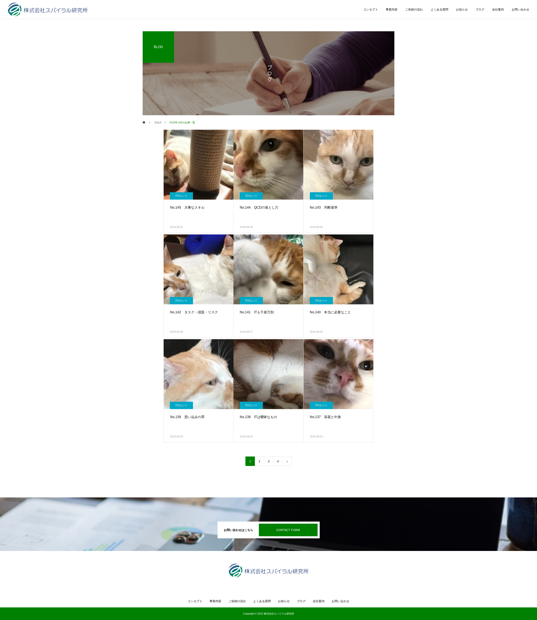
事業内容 (392, 9)
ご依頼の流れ (414, 9)
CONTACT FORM (288, 530)
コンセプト (370, 9)
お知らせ (462, 9)
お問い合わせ (520, 9)
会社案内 (498, 9)
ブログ (480, 9)
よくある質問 (439, 9)
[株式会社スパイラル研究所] (48, 9)
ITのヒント (181, 195)
